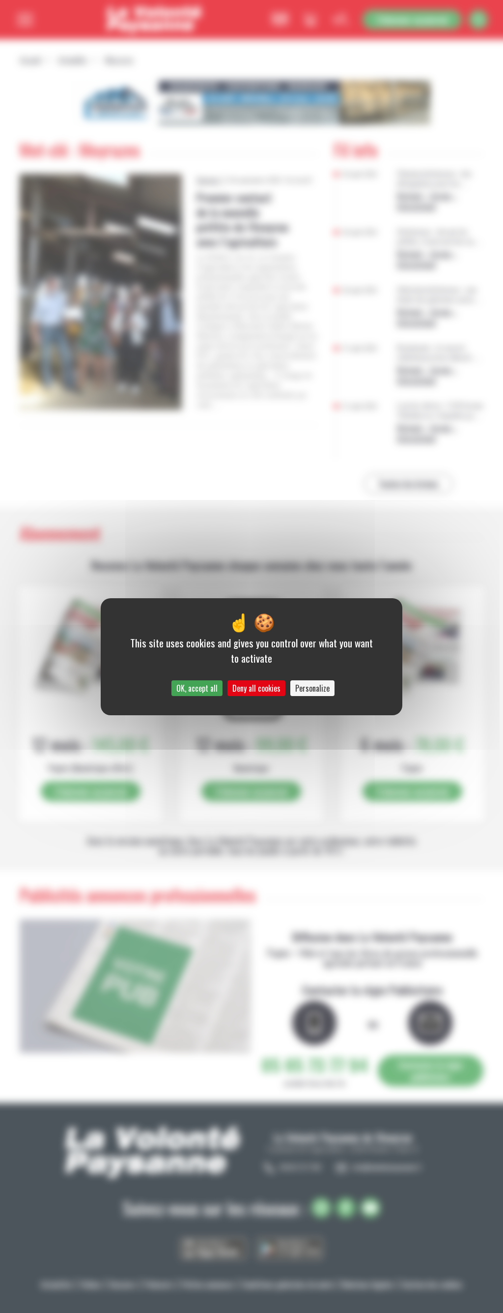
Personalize (312, 688)
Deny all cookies (256, 688)
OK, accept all (197, 688)
